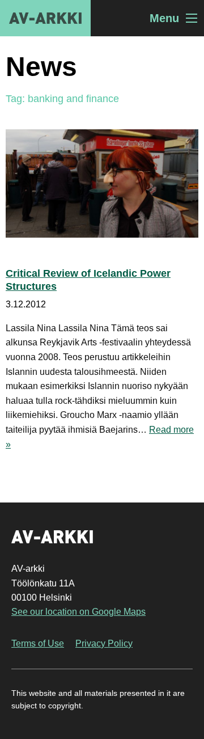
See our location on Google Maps (78, 611)
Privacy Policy (104, 643)
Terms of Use (37, 643)
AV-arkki (45, 18)
